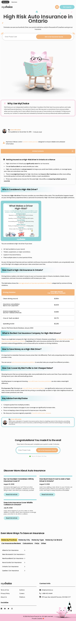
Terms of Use (5, 590)
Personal (5, 2)
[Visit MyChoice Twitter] (9, 608)
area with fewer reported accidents (34, 388)
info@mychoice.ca (47, 590)
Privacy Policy (5, 593)
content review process (30, 142)
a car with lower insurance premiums (39, 381)
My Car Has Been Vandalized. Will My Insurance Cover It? (19, 480)
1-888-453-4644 (47, 593)
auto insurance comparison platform (23, 362)
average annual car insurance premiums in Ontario (35, 283)
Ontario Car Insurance (10, 566)
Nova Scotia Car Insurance (12, 562)
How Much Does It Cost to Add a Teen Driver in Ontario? (54, 480)
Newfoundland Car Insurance (12, 558)
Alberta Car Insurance (10, 550)
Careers (21, 593)
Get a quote (67, 7)
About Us (4, 597)
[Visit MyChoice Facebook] (5, 608)
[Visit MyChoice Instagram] (12, 608)
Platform (22, 597)
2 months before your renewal (41, 413)
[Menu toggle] (57, 7)
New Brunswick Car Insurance (13, 554)
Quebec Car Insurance (10, 571)
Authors (22, 590)
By (14, 130)
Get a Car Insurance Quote (54, 37)
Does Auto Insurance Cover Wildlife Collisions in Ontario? (18, 503)
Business (14, 2)
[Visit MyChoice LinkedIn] (2, 608)
